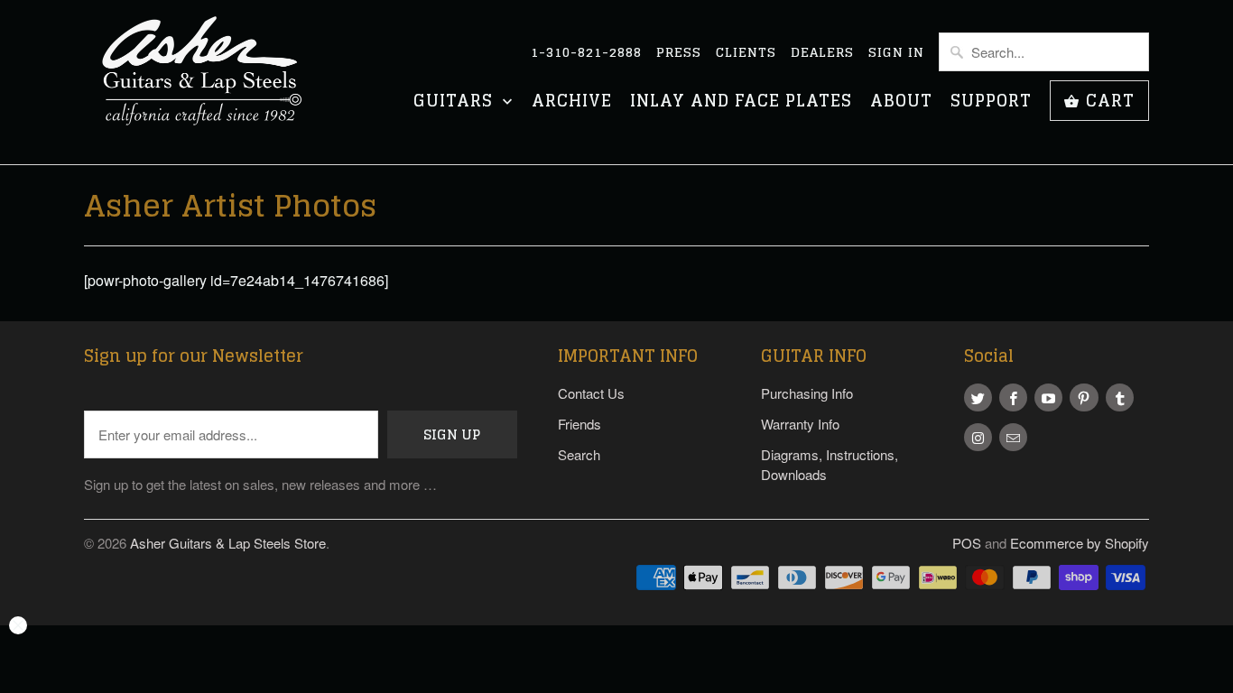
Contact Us (591, 392)
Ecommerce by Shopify (1079, 542)
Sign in (896, 52)
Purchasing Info (807, 392)
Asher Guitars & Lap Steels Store (228, 542)
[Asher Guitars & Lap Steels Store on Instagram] (978, 437)
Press (678, 52)
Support (991, 102)
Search (579, 454)
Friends (579, 423)
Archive (572, 102)
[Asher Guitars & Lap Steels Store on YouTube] (1048, 397)
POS (966, 542)
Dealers (822, 52)
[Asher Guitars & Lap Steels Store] (210, 82)
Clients (746, 52)
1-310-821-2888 (586, 52)
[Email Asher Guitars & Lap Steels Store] (1013, 437)
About (901, 102)
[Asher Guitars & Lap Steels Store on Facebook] (1013, 397)
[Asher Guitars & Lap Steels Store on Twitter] (978, 397)
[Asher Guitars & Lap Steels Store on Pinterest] (1084, 397)
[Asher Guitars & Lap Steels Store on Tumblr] (1120, 397)
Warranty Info (800, 423)
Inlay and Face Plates (741, 102)
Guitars (455, 102)
